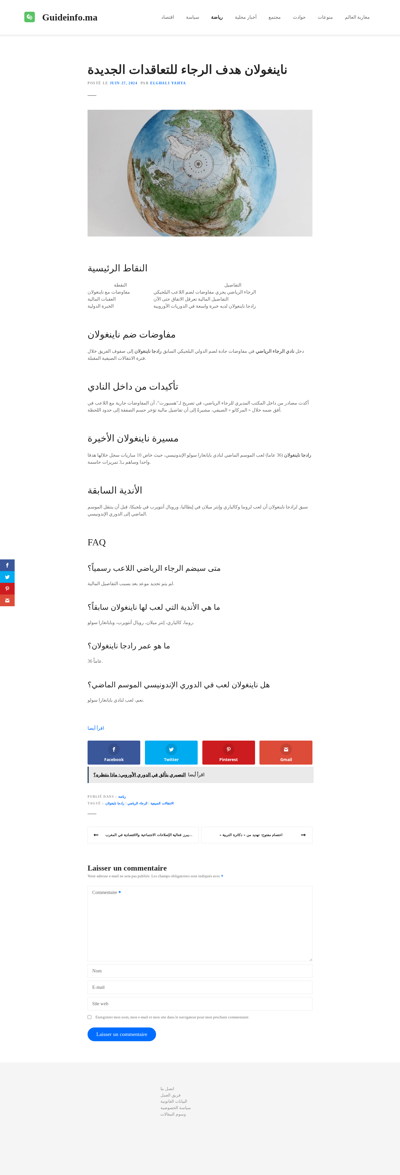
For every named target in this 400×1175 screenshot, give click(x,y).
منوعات (325, 17)
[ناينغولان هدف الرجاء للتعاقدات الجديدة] (200, 113)
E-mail (98, 987)
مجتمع (275, 17)
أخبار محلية (246, 17)
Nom (97, 970)
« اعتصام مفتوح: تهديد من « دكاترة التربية (251, 835)
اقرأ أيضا (96, 728)
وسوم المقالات (173, 1114)
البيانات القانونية (173, 1101)
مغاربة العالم (357, 17)
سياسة (192, 17)
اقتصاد (167, 17)
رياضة (217, 17)
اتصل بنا (167, 1088)
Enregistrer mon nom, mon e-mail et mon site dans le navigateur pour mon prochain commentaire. (172, 1017)
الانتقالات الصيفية (162, 803)
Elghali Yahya (168, 83)
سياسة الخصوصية (175, 1107)
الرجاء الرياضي (137, 803)
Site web (100, 1003)
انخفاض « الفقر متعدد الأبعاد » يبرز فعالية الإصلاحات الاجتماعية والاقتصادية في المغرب (152, 835)
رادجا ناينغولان (114, 803)
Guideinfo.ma (70, 17)
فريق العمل (170, 1095)
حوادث (299, 17)
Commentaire (103, 893)
